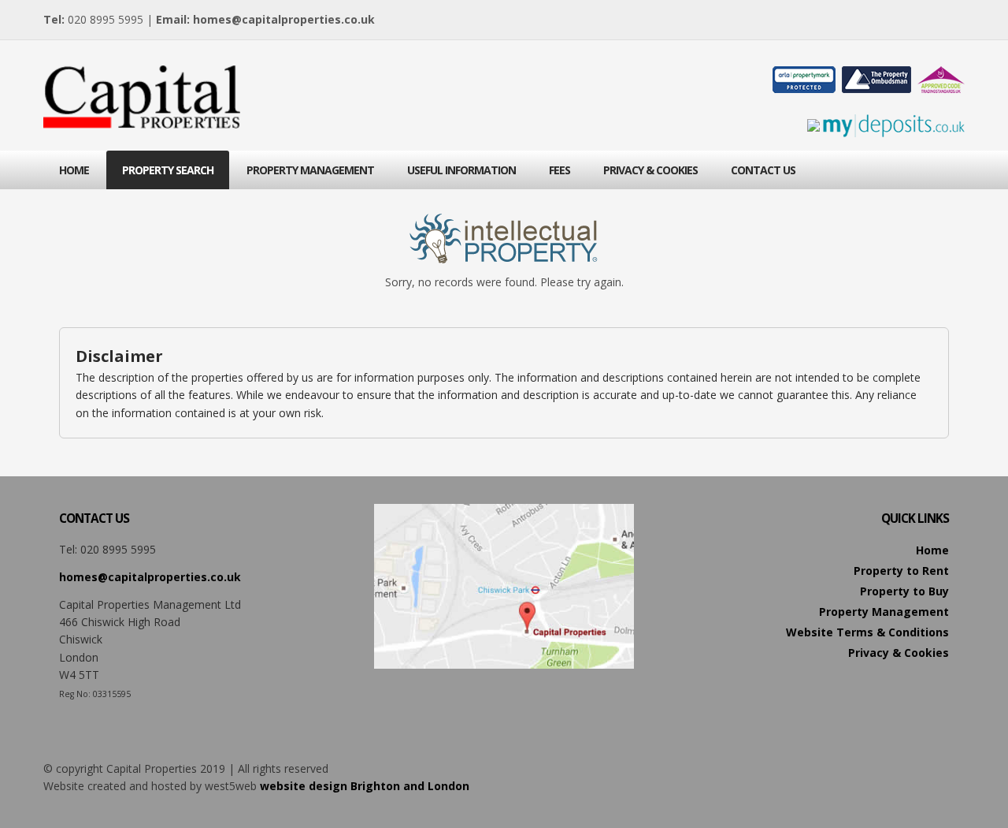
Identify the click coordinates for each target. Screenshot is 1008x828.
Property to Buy (904, 591)
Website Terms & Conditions (867, 632)
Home (932, 550)
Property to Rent (901, 570)
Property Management (884, 611)
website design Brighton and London (364, 785)
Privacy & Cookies (898, 652)
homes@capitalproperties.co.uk (284, 19)
